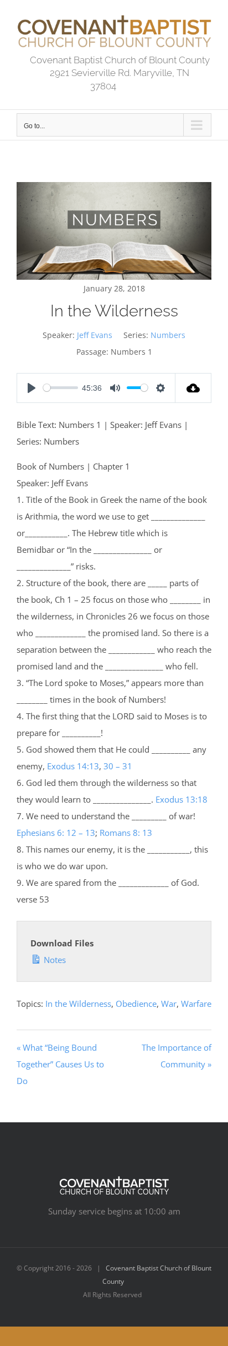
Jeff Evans (94, 335)
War (169, 1003)
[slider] (60, 387)
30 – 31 (117, 766)
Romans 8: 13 (126, 832)
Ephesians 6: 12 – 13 (56, 832)
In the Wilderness (78, 1003)
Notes (54, 959)
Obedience (136, 1003)
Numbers (168, 335)
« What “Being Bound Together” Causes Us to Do (60, 1064)
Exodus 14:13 (73, 766)
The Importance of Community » (176, 1056)
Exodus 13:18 (182, 799)
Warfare (196, 1003)
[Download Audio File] (193, 388)
